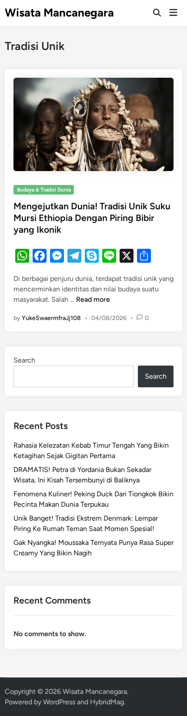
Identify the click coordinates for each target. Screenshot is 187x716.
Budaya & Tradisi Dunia (44, 190)
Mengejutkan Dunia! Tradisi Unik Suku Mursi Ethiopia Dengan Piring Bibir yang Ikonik (91, 218)
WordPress (59, 702)
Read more (93, 299)
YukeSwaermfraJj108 (51, 318)
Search (24, 360)
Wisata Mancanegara (59, 13)
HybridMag (107, 702)
